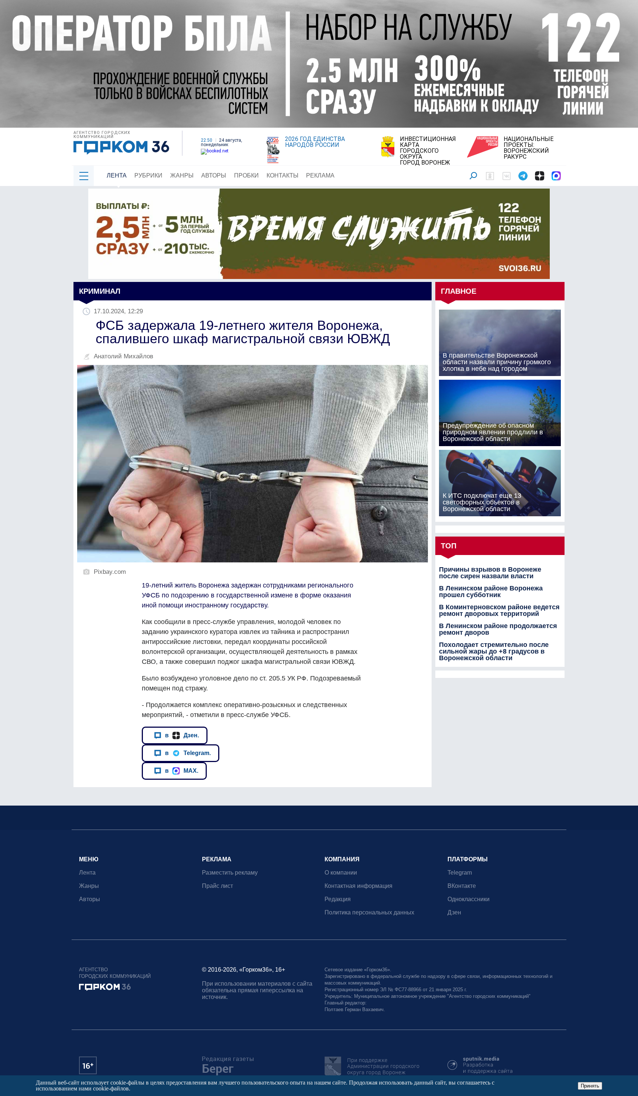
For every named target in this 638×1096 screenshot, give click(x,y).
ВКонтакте (461, 886)
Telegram (459, 872)
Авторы (213, 175)
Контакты (282, 175)
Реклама (320, 175)
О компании (341, 872)
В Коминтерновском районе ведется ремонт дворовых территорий (499, 610)
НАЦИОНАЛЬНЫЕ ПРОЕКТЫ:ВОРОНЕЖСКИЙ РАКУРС (528, 148)
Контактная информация (358, 886)
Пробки (246, 175)
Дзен (454, 912)
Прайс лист (217, 886)
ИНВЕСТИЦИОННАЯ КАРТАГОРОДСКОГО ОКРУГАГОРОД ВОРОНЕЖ (428, 151)
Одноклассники (468, 899)
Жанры (181, 175)
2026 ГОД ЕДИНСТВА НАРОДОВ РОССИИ (315, 142)
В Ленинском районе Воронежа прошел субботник (491, 591)
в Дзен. (182, 735)
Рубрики (148, 175)
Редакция (338, 899)
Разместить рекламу (230, 872)
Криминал (99, 291)
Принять (590, 1086)
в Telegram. (188, 752)
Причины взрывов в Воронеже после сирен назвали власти (490, 572)
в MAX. (181, 770)
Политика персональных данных (369, 912)
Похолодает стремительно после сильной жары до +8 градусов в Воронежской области (494, 651)
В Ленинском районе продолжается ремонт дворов (498, 629)
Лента (117, 175)
